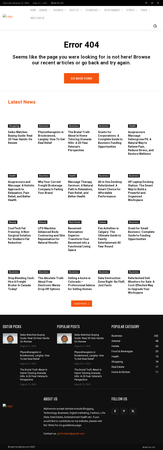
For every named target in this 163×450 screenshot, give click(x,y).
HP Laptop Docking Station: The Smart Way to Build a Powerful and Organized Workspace (140, 191)
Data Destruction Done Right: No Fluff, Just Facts (111, 281)
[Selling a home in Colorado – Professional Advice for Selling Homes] (81, 264)
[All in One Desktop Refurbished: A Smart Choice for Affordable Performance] (111, 168)
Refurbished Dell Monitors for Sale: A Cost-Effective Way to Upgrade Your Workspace (141, 285)
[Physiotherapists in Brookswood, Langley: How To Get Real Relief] (51, 118)
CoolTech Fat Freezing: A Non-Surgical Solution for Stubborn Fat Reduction (19, 235)
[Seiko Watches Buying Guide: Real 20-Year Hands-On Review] (21, 118)
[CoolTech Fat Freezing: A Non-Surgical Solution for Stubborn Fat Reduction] (21, 214)
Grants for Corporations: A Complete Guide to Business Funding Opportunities (110, 139)
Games (102, 222)
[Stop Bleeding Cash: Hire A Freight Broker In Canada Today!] (21, 264)
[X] (158, 3)
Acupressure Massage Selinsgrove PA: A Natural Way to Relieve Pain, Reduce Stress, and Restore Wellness (141, 142)
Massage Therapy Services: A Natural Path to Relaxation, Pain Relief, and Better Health (80, 189)
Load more (80, 303)
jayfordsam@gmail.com (71, 433)
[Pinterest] (123, 411)
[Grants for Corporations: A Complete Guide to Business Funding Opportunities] (111, 118)
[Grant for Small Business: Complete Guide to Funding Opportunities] (141, 214)
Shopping (14, 126)
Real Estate (74, 222)
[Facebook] (146, 3)
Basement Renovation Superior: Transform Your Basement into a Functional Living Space (79, 239)
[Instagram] (152, 3)
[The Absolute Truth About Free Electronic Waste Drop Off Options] (51, 264)
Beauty (12, 222)
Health (132, 126)
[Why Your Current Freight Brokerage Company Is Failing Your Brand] (51, 168)
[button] (155, 26)
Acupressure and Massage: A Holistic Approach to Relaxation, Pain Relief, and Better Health (21, 191)
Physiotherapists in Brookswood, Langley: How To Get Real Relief (34, 355)
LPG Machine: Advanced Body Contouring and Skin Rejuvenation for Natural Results (51, 235)
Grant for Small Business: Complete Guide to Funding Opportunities (141, 234)
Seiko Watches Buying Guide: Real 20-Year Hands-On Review (35, 338)
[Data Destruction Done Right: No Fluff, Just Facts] (111, 264)
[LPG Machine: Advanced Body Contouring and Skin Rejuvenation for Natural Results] (51, 214)
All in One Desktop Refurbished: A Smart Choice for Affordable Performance (110, 189)
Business (44, 126)
